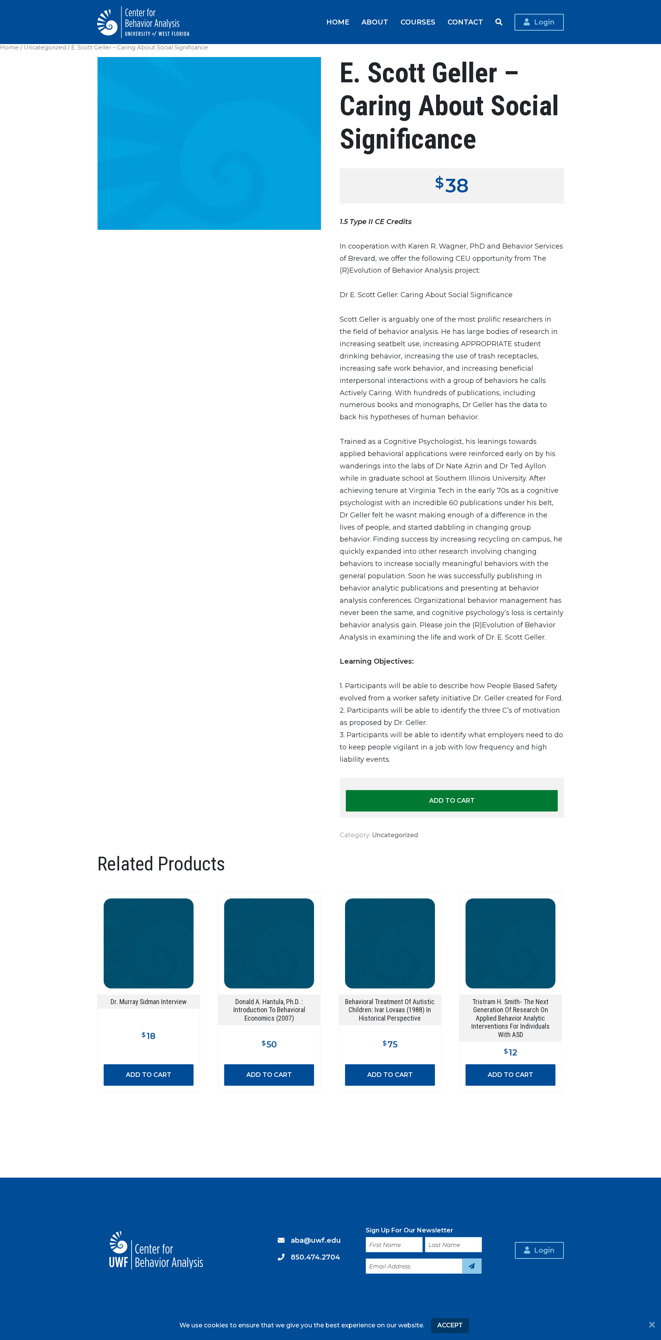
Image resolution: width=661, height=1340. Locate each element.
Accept (450, 1325)
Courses (418, 22)
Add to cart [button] (148, 1074)
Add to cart (452, 800)
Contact (465, 22)
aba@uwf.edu (316, 1240)
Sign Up (472, 1266)
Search (498, 22)
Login (544, 22)
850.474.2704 (315, 1257)
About (374, 22)
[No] (652, 1325)
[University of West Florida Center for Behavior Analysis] (143, 22)
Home (337, 22)
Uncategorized (45, 47)
